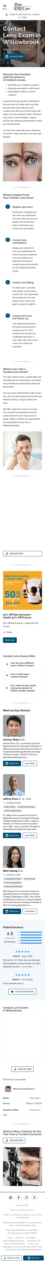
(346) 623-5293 (22, 1218)
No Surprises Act (33, 1241)
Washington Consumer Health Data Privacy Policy (22, 1247)
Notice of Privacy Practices (14, 1244)
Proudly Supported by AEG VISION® (22, 1233)
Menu (4, 9)
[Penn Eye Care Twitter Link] (34, 1197)
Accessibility (31, 1238)
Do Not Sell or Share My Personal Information (24, 1250)
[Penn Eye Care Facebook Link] (18, 1197)
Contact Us (19, 1238)
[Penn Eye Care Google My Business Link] (10, 1197)
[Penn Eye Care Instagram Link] (26, 1197)
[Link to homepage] (22, 7)
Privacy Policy (33, 1244)
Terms (9, 632)
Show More (27, 967)
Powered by (21, 1230)
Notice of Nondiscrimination (13, 1241)
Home (9, 1238)
